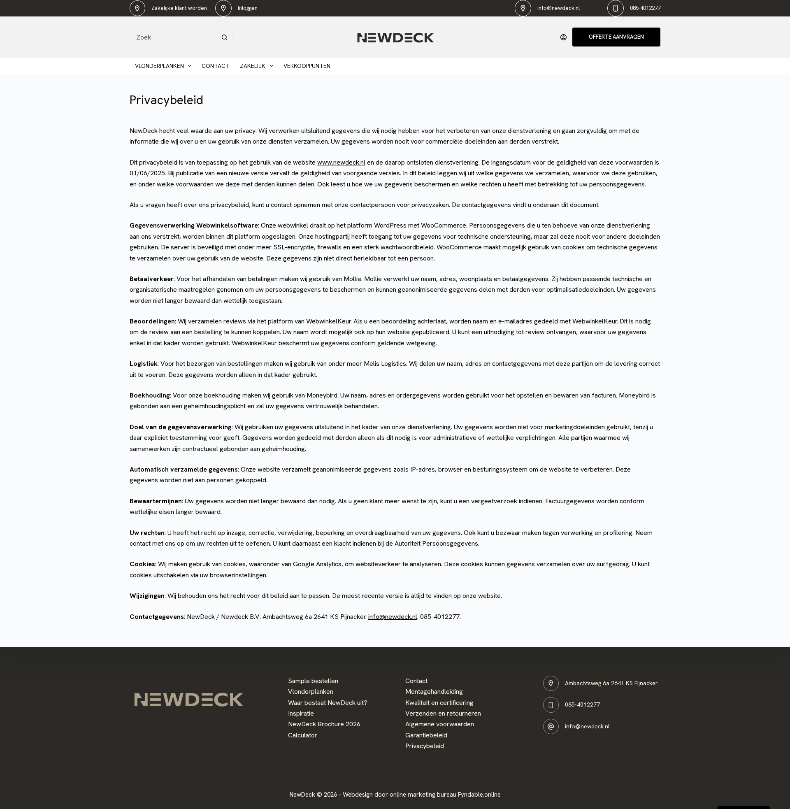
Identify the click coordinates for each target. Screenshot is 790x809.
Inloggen (248, 8)
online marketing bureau (423, 794)
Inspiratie (301, 713)
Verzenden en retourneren (443, 713)
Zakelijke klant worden (179, 8)
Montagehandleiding (434, 691)
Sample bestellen (313, 680)
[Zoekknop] (224, 37)
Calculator (302, 735)
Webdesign (358, 794)
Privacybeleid (424, 746)
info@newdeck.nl (558, 8)
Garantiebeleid (426, 735)
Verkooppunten (306, 66)
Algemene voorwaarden (439, 724)
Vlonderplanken (159, 66)
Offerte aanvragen (616, 36)
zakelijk (252, 66)
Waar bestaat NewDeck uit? (327, 702)
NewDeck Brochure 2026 (324, 724)
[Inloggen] (563, 37)
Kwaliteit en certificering (439, 702)
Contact (216, 66)
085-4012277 (645, 8)
